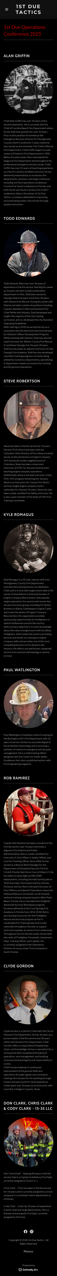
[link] (28, 13)
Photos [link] (28, 1251)
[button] (7, 9)
